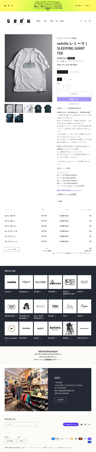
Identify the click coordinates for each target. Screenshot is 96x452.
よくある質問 (71, 194)
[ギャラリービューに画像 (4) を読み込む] (38, 108)
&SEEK (65, 338)
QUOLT (36, 338)
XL (71, 79)
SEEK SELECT (82, 338)
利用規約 (45, 447)
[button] (39, 21)
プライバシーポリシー (35, 447)
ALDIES (37, 292)
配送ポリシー (52, 447)
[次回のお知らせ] (65, 6)
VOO (64, 316)
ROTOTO (51, 338)
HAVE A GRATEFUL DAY (69, 293)
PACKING (22, 338)
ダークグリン (76, 72)
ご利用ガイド (61, 194)
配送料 (62, 61)
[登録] (36, 424)
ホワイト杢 (63, 72)
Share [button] (60, 201)
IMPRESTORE (10, 316)
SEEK (10, 447)
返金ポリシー (25, 447)
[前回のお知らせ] (31, 6)
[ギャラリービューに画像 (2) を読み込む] (18, 108)
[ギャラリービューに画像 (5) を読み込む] (48, 108)
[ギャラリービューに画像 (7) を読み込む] (18, 118)
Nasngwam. (23, 292)
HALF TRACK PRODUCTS (39, 317)
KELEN (51, 316)
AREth (79, 316)
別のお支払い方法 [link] (74, 103)
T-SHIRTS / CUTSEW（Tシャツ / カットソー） (71, 190)
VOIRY (79, 292)
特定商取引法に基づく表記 (64, 447)
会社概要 (60, 400)
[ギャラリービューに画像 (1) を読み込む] (9, 108)
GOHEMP (51, 292)
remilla (59, 190)
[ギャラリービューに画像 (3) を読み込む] (28, 108)
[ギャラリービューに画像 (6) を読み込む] (9, 118)
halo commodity (11, 338)
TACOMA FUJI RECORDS (24, 317)
